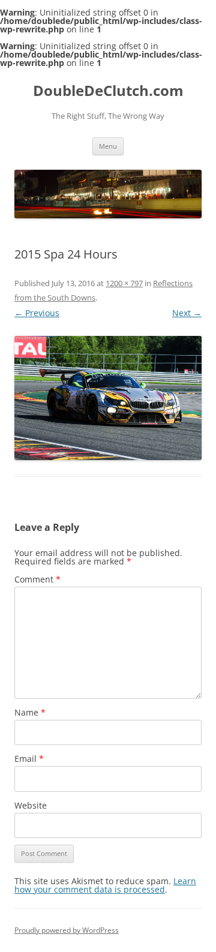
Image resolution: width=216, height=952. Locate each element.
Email (29, 758)
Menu (108, 146)
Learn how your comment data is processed (105, 885)
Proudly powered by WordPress (66, 930)
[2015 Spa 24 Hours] (108, 398)
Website (30, 805)
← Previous (36, 313)
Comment (37, 579)
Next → (187, 313)
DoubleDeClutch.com (108, 91)
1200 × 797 (124, 283)
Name (30, 712)
